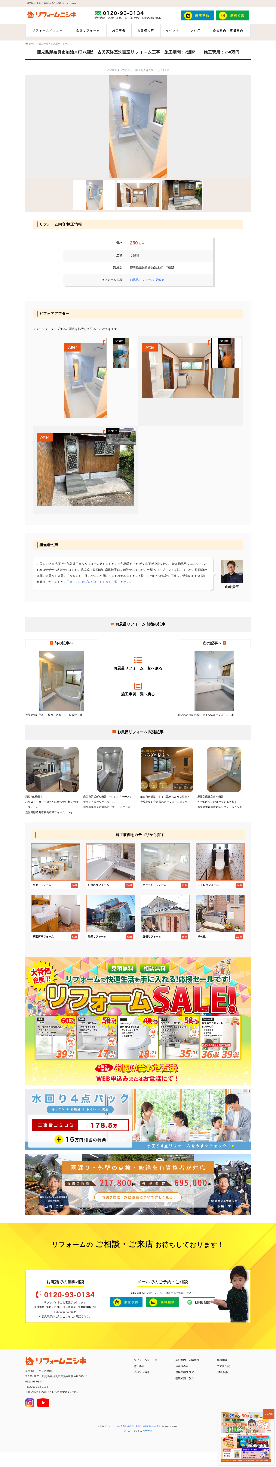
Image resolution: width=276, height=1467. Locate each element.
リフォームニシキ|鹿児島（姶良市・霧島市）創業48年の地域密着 (133, 1426)
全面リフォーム (88, 30)
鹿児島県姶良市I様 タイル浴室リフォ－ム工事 (206, 714)
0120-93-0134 (69, 1295)
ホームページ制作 (131, 1431)
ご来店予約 (223, 1366)
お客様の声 (145, 30)
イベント (172, 30)
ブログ (196, 30)
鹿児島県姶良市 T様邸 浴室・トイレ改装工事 (53, 714)
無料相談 (222, 1359)
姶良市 (160, 279)
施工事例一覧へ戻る (138, 694)
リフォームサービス (146, 1359)
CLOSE (269, 1413)
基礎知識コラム (184, 1378)
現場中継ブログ (184, 1372)
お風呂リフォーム (142, 279)
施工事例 (119, 30)
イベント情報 (142, 1372)
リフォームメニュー (47, 30)
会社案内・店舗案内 (228, 30)
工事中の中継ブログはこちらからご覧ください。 (100, 581)
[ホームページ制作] (147, 1431)
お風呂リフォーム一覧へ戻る (138, 668)
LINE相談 (222, 1372)
